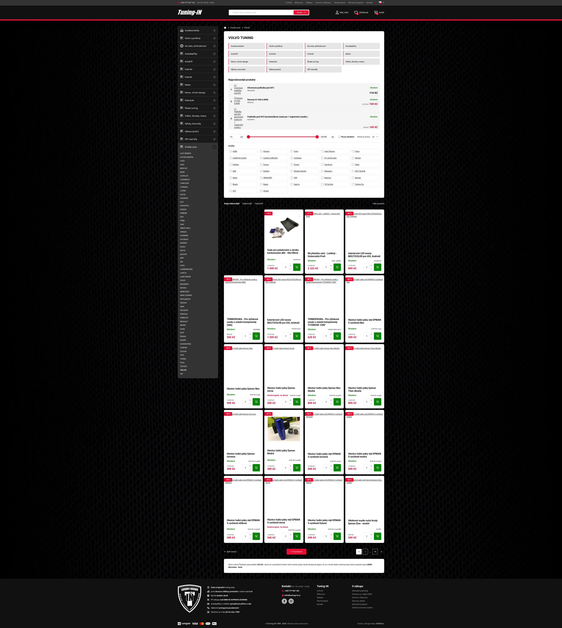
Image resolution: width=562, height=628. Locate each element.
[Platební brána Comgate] (184, 623)
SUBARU (183, 347)
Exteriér (272, 54)
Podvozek (273, 61)
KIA (181, 261)
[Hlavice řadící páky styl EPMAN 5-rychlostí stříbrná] (243, 497)
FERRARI (183, 213)
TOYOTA (183, 366)
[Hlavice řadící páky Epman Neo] (243, 365)
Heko (357, 164)
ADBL (235, 151)
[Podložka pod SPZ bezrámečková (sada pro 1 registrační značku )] (238, 118)
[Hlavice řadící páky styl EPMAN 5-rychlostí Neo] (364, 296)
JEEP (182, 258)
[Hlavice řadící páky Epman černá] (283, 365)
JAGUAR (183, 254)
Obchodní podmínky (360, 590)
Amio (296, 151)
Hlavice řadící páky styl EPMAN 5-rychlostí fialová (324, 522)
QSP (295, 177)
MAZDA (183, 288)
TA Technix (328, 184)
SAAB (182, 329)
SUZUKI (183, 351)
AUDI (182, 161)
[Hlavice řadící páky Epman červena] (243, 431)
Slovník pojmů (339, 2)
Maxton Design (300, 171)
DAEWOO (184, 198)
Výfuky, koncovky (238, 69)
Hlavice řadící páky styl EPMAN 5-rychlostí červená (324, 455)
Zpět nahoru (232, 551)
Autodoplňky (351, 46)
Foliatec (236, 164)
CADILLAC (184, 175)
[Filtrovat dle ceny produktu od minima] (236, 136)
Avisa (357, 151)
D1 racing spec (330, 158)
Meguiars (328, 171)
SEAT (182, 332)
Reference (299, 2)
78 (375, 551)
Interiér (310, 54)
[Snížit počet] (290, 269)
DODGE (183, 209)
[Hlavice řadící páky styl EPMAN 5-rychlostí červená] (324, 431)
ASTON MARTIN (186, 157)
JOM (234, 171)
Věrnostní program (356, 2)
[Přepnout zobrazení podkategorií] (214, 31)
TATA (182, 355)
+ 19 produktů (296, 551)
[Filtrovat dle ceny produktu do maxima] (327, 136)
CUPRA (183, 190)
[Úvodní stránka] (225, 28)
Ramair (358, 177)
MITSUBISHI (185, 299)
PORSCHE (184, 317)
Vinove (266, 191)
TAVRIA (183, 359)
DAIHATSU (184, 205)
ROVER (183, 325)
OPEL (182, 306)
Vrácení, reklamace (323, 2)
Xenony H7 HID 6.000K (257, 99)
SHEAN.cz (380, 623)
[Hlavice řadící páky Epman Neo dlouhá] (324, 365)
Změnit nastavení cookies (362, 607)
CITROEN (184, 187)
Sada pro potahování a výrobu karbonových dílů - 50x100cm (283, 251)
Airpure (266, 151)
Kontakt (369, 2)
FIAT (182, 217)
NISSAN (183, 302)
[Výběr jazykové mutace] (381, 2)
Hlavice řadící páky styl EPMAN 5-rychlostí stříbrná (243, 522)
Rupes (265, 184)
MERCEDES (184, 291)
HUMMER (184, 235)
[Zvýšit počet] (290, 265)
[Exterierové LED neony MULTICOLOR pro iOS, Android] (283, 296)
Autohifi (234, 54)
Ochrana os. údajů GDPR (362, 594)
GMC (182, 224)
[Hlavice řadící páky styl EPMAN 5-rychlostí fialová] (324, 497)
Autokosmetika (237, 46)
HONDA (183, 232)
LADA (182, 265)
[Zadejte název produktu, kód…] (269, 12)
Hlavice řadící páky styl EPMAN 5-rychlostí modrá (364, 455)
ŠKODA (183, 336)
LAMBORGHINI (186, 269)
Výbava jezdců (275, 69)
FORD (182, 220)
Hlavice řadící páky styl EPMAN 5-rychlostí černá (283, 521)
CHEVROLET (185, 179)
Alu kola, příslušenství (316, 46)
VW (181, 374)
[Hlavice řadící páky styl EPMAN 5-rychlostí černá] (283, 497)
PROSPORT (267, 177)
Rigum (235, 184)
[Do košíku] (296, 267)
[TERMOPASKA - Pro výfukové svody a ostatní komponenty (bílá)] (243, 296)
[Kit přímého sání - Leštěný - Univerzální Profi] (324, 230)
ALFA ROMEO (185, 153)
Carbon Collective (270, 158)
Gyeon (296, 164)
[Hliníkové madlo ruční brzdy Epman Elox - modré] (364, 497)
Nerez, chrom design (239, 61)
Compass (297, 158)
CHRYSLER (184, 183)
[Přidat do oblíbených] (300, 213)
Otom (235, 177)
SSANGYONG (185, 344)
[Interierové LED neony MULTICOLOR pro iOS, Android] (364, 230)
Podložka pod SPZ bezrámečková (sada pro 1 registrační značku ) (277, 117)
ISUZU (182, 247)
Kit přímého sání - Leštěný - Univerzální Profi (322, 255)
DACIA (183, 194)
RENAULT (184, 321)
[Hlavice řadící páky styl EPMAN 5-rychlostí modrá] (364, 431)
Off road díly (312, 69)
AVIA (182, 164)
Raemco (327, 177)
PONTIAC (184, 314)
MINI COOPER (186, 295)
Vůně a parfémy (275, 46)
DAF (182, 202)
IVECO (182, 250)
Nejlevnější (247, 203)
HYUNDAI (184, 239)
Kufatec (266, 171)
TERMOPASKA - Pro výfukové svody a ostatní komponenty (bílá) (242, 322)
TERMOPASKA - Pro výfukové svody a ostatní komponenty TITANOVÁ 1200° (323, 322)
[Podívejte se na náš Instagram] (291, 601)
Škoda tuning (313, 61)
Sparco (297, 184)
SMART (183, 340)
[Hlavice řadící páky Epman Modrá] (284, 429)
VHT (234, 191)
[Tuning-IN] (190, 12)
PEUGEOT (184, 310)
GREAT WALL (185, 228)
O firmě (289, 2)
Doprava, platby (358, 601)
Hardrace (328, 164)
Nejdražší (259, 203)
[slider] (248, 136)
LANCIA (183, 273)
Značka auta (235, 27)
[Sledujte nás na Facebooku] (284, 601)
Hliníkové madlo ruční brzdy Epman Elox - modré (362, 522)
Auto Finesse (329, 151)
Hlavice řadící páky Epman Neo (243, 388)
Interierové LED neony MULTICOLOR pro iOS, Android (364, 255)
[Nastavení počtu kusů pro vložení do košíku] (287, 267)
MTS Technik (360, 171)
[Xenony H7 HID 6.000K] (238, 101)
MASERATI (184, 284)
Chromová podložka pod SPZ (260, 88)
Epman (358, 158)
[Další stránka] (381, 551)
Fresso (266, 164)
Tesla (182, 362)
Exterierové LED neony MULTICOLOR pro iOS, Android (283, 321)
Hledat (299, 12)
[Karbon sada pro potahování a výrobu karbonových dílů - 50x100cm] (284, 228)
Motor (348, 54)
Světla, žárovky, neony (355, 61)
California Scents (239, 158)
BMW (182, 172)
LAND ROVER (185, 276)
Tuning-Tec (359, 184)
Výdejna (309, 2)
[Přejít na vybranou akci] (243, 241)
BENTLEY (184, 168)
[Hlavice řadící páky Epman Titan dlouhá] (364, 365)
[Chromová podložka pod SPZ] (238, 89)
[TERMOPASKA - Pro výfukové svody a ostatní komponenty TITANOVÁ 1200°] (324, 296)
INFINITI (183, 243)
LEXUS (182, 280)
